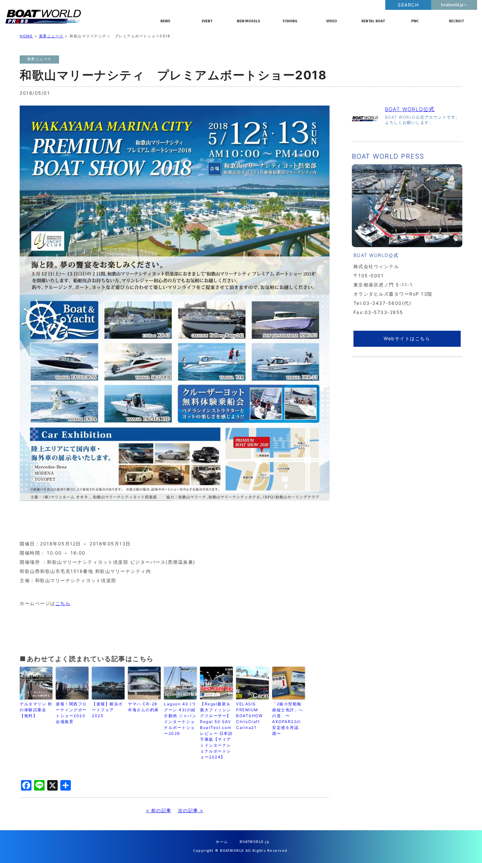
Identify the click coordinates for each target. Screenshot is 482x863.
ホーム (222, 842)
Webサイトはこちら (407, 338)
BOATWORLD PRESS (77, 16)
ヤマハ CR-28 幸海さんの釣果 (143, 706)
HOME (26, 36)
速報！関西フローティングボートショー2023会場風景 (71, 712)
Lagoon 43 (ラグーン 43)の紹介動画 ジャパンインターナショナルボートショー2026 (180, 718)
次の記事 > (191, 810)
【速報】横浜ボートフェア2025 (107, 709)
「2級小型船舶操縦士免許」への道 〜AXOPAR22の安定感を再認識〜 (287, 718)
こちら (63, 603)
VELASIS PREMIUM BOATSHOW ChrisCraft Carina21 (249, 715)
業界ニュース (51, 36)
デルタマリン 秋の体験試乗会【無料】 (36, 709)
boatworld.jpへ (454, 5)
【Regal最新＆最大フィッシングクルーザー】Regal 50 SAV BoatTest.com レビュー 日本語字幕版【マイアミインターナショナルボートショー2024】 (216, 730)
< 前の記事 (158, 810)
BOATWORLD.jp (255, 842)
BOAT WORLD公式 (410, 109)
